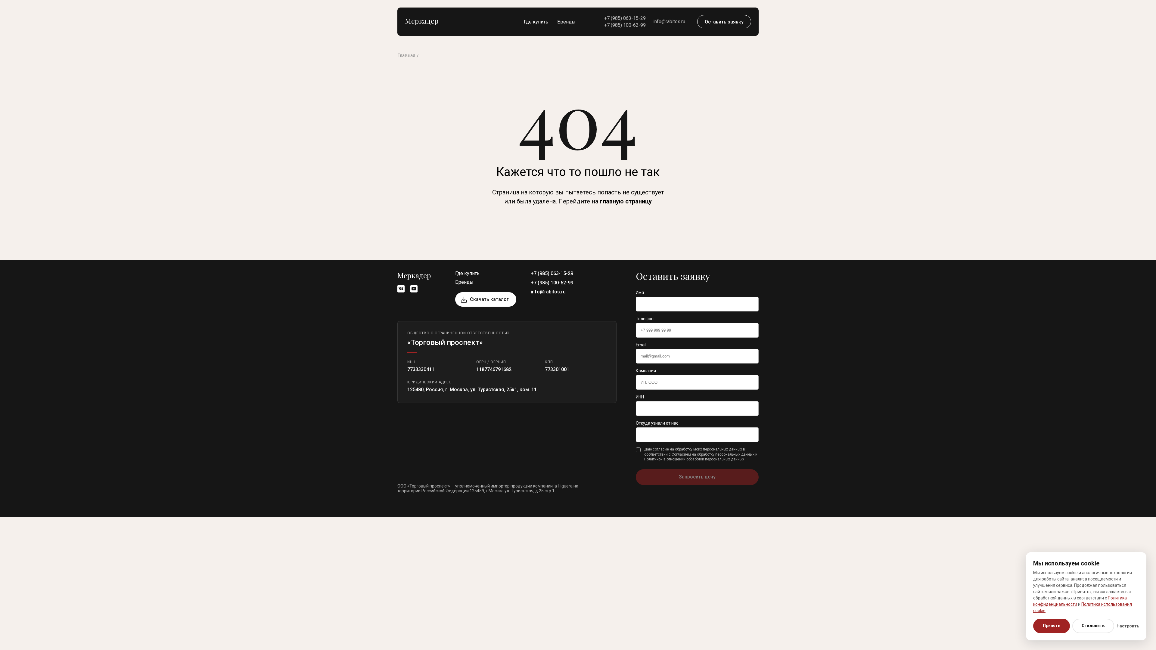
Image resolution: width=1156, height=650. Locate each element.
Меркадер (421, 21)
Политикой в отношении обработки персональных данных (694, 459)
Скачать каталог (489, 299)
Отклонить (1093, 625)
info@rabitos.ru (669, 21)
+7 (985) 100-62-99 (625, 25)
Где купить (536, 22)
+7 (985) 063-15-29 (625, 18)
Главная (406, 55)
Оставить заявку (724, 22)
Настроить (1128, 626)
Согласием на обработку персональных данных (713, 454)
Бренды (566, 22)
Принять (1051, 625)
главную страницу (626, 201)
